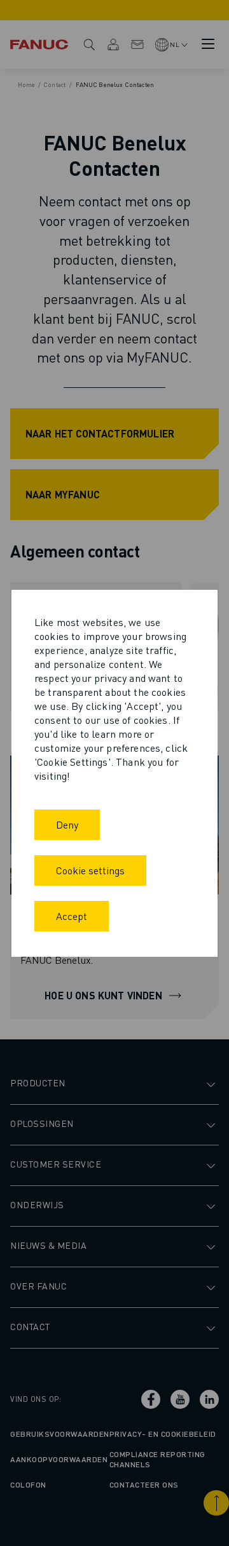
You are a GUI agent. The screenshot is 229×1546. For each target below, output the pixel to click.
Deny (67, 824)
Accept (71, 916)
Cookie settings (90, 870)
